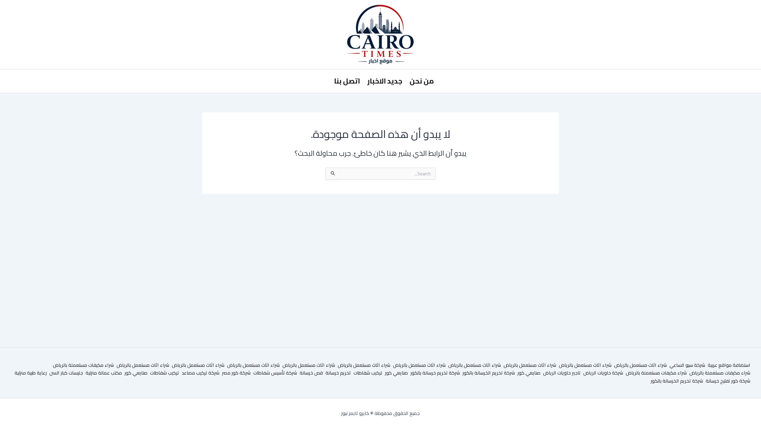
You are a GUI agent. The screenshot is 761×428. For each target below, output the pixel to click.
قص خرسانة (311, 373)
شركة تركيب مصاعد (200, 373)
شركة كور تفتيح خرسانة (728, 381)
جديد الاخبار (384, 81)
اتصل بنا (347, 81)
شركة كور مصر (236, 373)
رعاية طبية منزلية (31, 373)
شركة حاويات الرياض (603, 373)
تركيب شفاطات (367, 373)
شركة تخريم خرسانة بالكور (435, 373)
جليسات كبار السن (66, 373)
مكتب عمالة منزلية (104, 373)
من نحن (422, 81)
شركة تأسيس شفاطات (275, 373)
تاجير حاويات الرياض (562, 373)
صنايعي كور (529, 373)
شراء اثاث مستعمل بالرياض (640, 365)
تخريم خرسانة (338, 373)
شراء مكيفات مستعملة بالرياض (83, 365)
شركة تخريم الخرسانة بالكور (489, 373)
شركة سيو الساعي (687, 365)
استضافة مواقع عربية (729, 365)
